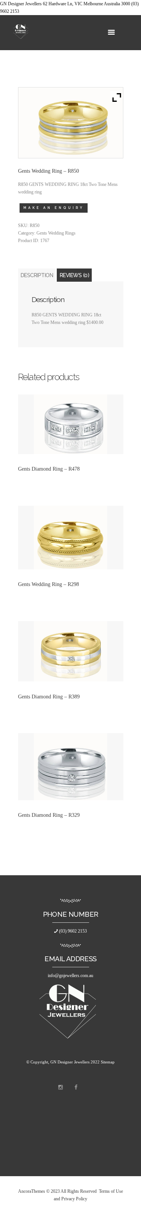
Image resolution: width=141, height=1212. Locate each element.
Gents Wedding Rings (56, 233)
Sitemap (108, 1062)
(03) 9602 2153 (72, 931)
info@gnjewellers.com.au (70, 975)
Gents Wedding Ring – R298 (48, 584)
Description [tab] (37, 275)
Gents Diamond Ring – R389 (49, 696)
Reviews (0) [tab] (74, 275)
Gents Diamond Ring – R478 (49, 469)
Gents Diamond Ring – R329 (49, 815)
